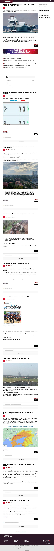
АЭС (6, 288)
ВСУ (8, 288)
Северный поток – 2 (15, 522)
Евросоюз (8, 137)
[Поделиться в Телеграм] (37, 46)
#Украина (26, 0)
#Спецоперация (20, 0)
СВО (8, 455)
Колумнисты (26, 541)
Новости (25, 540)
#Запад (30, 0)
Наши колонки (5, 540)
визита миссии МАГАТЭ (10, 268)
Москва (12, 205)
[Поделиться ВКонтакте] (35, 46)
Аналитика (15, 541)
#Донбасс (35, 0)
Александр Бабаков (8, 522)
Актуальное (16, 540)
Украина (11, 288)
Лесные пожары (8, 205)
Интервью (5, 541)
